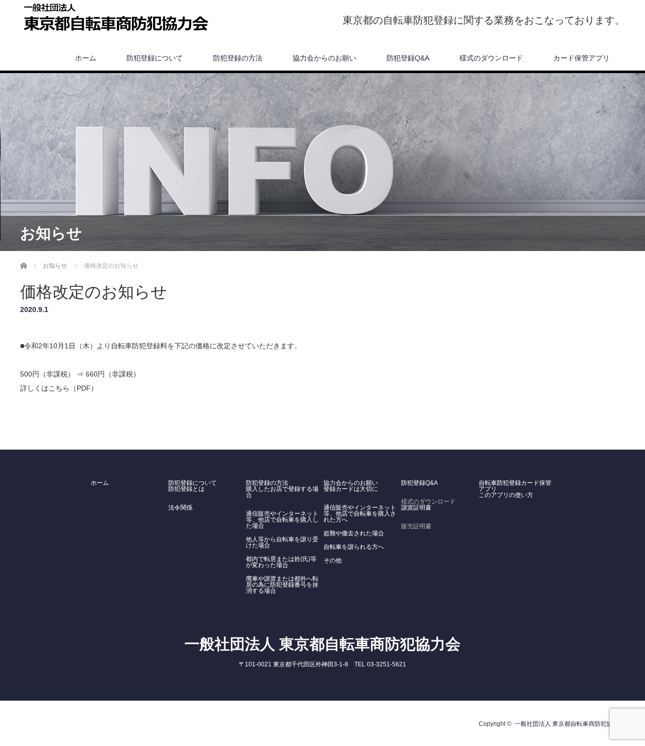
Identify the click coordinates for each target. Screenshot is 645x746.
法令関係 (180, 508)
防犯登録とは (186, 489)
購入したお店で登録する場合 (282, 492)
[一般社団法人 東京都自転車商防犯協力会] (118, 18)
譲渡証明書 (416, 508)
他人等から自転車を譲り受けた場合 (282, 542)
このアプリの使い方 (507, 495)
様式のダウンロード (491, 58)
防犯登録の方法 (238, 58)
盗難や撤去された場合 (354, 533)
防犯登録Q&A (407, 58)
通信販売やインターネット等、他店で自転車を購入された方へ (360, 514)
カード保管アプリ (581, 58)
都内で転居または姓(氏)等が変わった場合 (281, 562)
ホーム (85, 58)
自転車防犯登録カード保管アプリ (515, 486)
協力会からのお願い (324, 58)
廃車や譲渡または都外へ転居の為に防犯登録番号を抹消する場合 (282, 585)
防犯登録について (154, 58)
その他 (333, 560)
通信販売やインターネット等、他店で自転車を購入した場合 (282, 520)
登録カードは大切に (351, 489)
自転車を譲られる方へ (354, 547)
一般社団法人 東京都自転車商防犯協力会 (322, 644)
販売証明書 (416, 526)
